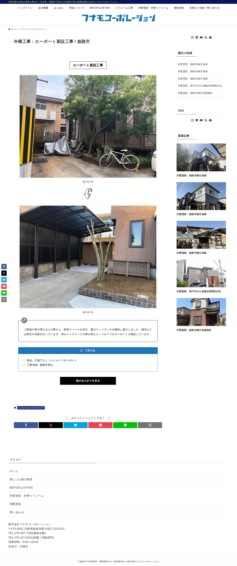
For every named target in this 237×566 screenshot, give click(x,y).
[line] (196, 37)
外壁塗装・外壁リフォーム (27, 495)
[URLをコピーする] (150, 425)
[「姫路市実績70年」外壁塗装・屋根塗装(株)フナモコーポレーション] (118, 18)
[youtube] (201, 37)
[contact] (210, 37)
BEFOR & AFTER (21, 487)
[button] (26, 425)
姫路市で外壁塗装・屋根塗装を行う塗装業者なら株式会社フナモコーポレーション (119, 561)
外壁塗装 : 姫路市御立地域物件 (195, 93)
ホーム (14, 471)
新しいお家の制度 (21, 479)
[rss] (206, 37)
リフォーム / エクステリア (31, 408)
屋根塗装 (15, 503)
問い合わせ (17, 512)
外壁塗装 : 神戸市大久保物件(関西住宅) (200, 85)
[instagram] (192, 37)
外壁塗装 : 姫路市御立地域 (193, 64)
